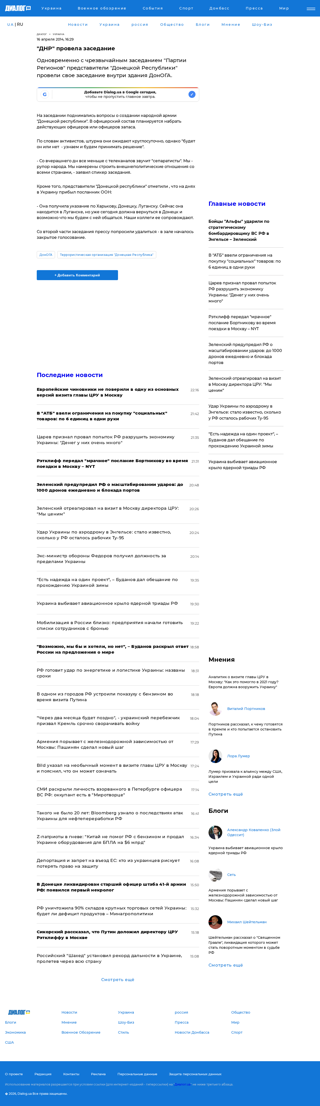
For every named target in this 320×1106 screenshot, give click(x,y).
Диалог (42, 34)
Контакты (71, 1074)
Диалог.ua (182, 1084)
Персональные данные (137, 1074)
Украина (58, 34)
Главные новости (237, 203)
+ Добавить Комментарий (77, 275)
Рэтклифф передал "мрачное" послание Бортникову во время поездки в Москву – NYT (242, 322)
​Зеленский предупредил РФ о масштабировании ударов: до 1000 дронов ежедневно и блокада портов (245, 353)
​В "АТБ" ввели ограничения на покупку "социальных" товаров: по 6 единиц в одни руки (244, 261)
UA (10, 24)
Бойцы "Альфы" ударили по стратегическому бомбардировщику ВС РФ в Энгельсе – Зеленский (238, 230)
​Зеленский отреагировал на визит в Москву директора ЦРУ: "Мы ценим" (244, 384)
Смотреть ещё (117, 979)
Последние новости (70, 375)
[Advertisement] (118, 321)
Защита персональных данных (195, 1074)
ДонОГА (46, 255)
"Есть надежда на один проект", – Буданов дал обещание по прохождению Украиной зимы (243, 440)
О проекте (14, 1074)
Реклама (98, 1074)
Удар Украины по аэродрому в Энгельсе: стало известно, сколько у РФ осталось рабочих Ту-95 (244, 412)
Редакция (43, 1074)
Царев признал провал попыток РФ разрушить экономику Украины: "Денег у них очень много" (242, 292)
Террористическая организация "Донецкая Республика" (107, 255)
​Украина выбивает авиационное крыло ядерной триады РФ (107, 603)
